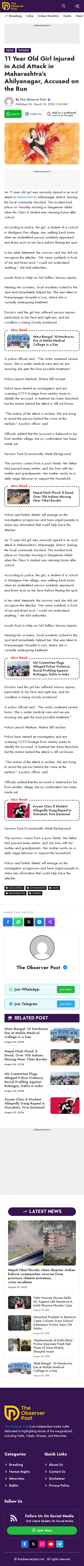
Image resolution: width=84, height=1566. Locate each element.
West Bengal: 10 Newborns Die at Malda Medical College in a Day (26, 1032)
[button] (63, 6)
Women (23, 50)
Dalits (67, 16)
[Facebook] (8, 922)
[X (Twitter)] (29, 922)
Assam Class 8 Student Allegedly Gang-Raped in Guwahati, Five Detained (24, 1103)
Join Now (65, 989)
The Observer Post (33, 99)
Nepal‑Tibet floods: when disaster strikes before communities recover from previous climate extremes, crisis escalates (41, 1276)
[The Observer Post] (13, 6)
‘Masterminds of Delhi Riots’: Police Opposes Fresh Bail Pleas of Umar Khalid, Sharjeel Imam (53, 1346)
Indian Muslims (48, 16)
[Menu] (77, 6)
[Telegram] (39, 922)
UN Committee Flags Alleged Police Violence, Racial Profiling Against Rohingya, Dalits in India (24, 1079)
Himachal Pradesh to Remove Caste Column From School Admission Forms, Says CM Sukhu (54, 1322)
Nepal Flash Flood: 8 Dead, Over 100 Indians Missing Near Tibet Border (25, 1055)
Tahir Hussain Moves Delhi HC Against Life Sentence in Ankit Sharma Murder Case (53, 1302)
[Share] (50, 922)
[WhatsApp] (18, 922)
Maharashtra (25, 197)
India (29, 16)
